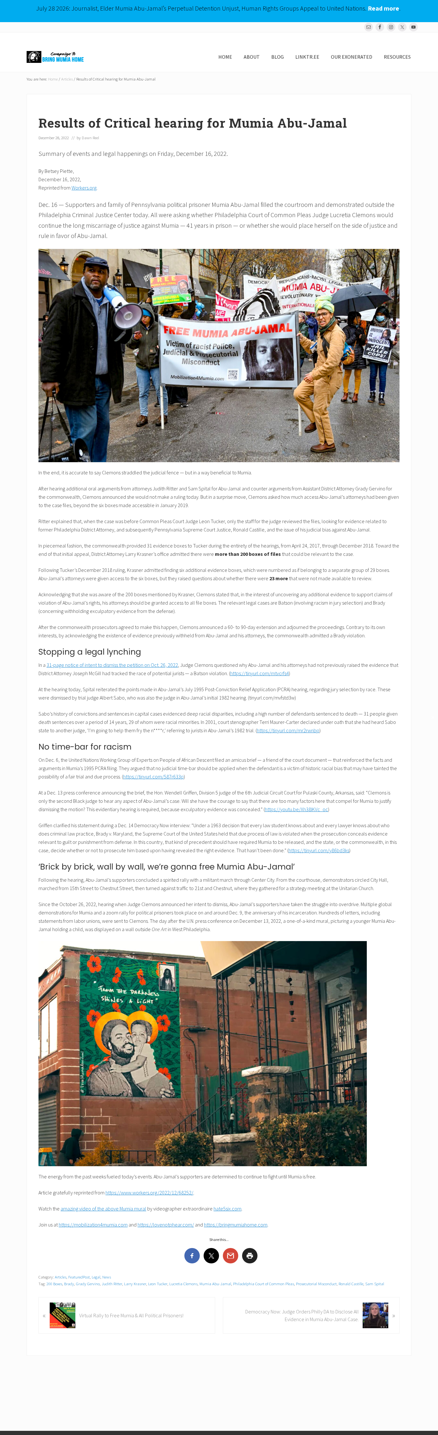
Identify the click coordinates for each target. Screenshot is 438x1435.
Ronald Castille (351, 1283)
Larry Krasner (135, 1283)
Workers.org (84, 187)
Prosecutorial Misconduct (316, 1283)
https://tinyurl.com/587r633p (153, 776)
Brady (69, 1283)
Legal (96, 1276)
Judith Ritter (112, 1283)
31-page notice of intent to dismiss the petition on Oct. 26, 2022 (112, 665)
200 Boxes (54, 1283)
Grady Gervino (88, 1283)
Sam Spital (374, 1283)
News (106, 1276)
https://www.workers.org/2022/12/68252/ (149, 1192)
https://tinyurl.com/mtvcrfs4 (259, 673)
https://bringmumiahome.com (235, 1224)
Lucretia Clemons (183, 1283)
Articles (60, 1276)
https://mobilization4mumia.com (93, 1224)
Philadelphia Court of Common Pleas (263, 1283)
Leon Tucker (157, 1283)
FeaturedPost (79, 1276)
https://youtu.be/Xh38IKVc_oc (296, 809)
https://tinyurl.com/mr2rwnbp (288, 730)
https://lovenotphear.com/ (166, 1224)
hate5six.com (227, 1208)
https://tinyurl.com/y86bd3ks (319, 850)
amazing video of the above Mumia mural (103, 1208)
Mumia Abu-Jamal (215, 1283)
